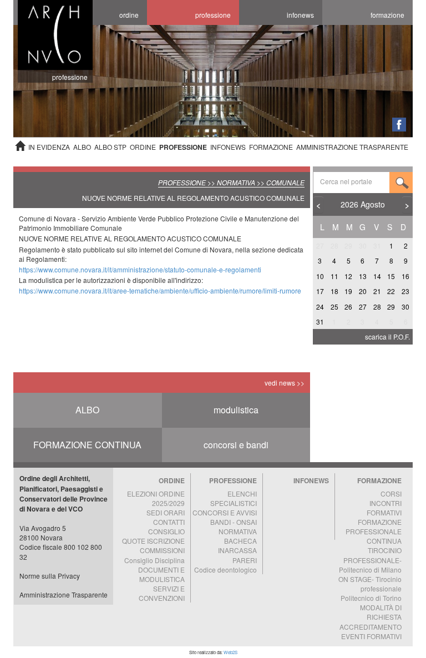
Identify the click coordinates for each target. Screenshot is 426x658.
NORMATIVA (238, 531)
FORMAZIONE (271, 146)
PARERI (244, 560)
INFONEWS (228, 146)
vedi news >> (285, 382)
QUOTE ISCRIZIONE (153, 540)
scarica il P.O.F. (387, 336)
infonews (300, 14)
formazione (387, 14)
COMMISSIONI (162, 550)
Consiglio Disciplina (154, 560)
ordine (129, 14)
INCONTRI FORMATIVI (384, 507)
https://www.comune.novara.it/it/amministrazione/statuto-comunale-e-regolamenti (140, 269)
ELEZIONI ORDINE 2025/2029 (156, 498)
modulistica (236, 409)
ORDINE (143, 146)
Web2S (230, 652)
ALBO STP (110, 146)
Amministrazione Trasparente (63, 594)
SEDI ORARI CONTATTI (165, 517)
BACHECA (240, 540)
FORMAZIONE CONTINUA (87, 444)
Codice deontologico (225, 569)
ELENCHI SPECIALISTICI (233, 498)
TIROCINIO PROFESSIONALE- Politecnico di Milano (370, 559)
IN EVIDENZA (49, 146)
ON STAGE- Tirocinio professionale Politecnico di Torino (370, 588)
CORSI (391, 493)
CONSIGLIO (166, 531)
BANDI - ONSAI (233, 522)
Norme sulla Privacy (49, 575)
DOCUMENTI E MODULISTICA (161, 574)
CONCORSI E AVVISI (224, 512)
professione (213, 14)
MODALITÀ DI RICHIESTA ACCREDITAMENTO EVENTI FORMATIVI (370, 621)
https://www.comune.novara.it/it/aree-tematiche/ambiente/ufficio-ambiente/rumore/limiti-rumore (160, 290)
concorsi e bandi (236, 444)
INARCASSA (237, 550)
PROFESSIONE (183, 147)
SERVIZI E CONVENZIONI (162, 593)
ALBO (82, 146)
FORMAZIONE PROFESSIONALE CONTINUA (374, 531)
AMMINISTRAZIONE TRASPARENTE (352, 146)
